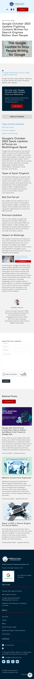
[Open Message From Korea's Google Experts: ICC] (30, 675)
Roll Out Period (8, 127)
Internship (6, 634)
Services (5, 616)
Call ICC (22, 9)
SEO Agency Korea (9, 594)
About (4, 620)
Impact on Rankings (9, 133)
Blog (4, 623)
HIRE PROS (17, 106)
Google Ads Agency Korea (12, 591)
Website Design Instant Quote (13, 630)
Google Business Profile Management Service (11, 599)
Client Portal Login (9, 627)
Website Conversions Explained (16, 478)
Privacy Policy (26, 674)
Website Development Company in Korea (14, 604)
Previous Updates (9, 130)
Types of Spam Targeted (13, 124)
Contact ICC (9, 401)
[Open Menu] (7, 9)
